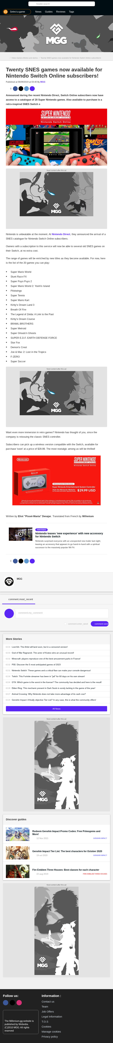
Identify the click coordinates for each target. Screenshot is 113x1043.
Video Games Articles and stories (24, 58)
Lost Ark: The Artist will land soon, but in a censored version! (40, 647)
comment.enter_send (78, 624)
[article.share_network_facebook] (15, 88)
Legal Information (52, 1016)
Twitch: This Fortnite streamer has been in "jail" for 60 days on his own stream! (48, 676)
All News (56, 709)
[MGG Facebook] (5, 1002)
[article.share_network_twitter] (21, 88)
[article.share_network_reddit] (26, 88)
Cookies (46, 1026)
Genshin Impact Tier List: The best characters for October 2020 (67, 851)
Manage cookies (51, 1031)
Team (45, 1006)
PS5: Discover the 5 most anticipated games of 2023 (36, 664)
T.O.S (45, 1021)
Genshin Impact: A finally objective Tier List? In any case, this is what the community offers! (54, 700)
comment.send (101, 624)
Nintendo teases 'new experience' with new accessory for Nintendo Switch (69, 535)
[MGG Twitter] (12, 1002)
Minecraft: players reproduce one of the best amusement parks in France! (46, 659)
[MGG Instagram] (19, 1002)
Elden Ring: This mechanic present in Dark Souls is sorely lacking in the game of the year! (53, 688)
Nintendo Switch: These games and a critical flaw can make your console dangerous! (51, 670)
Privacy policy (50, 1036)
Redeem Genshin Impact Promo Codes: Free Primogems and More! (66, 832)
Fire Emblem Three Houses (95, 874)
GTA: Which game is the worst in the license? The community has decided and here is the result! (57, 682)
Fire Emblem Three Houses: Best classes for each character (65, 870)
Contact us (48, 1001)
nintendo (42, 530)
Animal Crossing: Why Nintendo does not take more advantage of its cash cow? (49, 694)
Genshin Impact (100, 838)
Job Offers (48, 1011)
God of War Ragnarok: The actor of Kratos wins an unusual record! (43, 653)
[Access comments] (32, 88)
